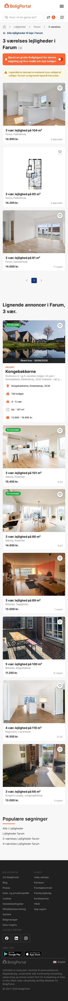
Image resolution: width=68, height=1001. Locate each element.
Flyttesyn (39, 882)
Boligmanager (10, 919)
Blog (5, 882)
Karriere (7, 914)
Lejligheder (20, 26)
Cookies (7, 898)
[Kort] (62, 17)
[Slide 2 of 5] (32, 123)
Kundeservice (41, 898)
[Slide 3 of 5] (34, 123)
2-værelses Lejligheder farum (21, 838)
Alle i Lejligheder (13, 828)
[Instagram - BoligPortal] (26, 938)
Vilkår (37, 903)
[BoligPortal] (17, 6)
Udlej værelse (41, 877)
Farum (37, 26)
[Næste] (41, 280)
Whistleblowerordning (14, 909)
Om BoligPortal (11, 877)
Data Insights (10, 924)
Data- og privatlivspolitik (16, 893)
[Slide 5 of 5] (38, 123)
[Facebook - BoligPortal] (7, 938)
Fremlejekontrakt (43, 887)
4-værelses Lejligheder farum (21, 843)
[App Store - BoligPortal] (33, 954)
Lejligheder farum (13, 833)
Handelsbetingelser (13, 903)
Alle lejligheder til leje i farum (25, 33)
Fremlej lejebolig (42, 893)
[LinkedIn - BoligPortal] (16, 938)
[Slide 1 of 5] (30, 123)
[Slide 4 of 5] (36, 123)
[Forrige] (26, 280)
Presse (6, 887)
